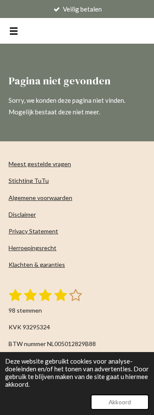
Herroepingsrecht (32, 247)
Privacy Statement (33, 231)
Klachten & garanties (37, 264)
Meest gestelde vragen (40, 163)
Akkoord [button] (120, 402)
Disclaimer (22, 214)
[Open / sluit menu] (13, 30)
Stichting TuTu (29, 180)
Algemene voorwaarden (40, 197)
